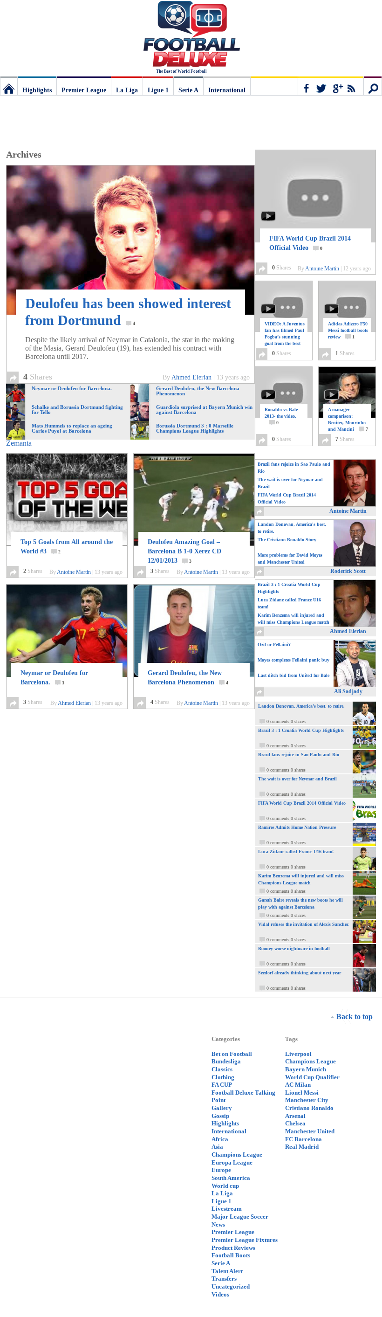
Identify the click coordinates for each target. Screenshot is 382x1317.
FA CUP (221, 1084)
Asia (217, 1146)
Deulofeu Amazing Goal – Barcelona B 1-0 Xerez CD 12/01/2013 (184, 551)
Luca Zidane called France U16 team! (289, 603)
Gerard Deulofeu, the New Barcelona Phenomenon (188, 677)
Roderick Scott (348, 571)
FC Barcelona (303, 1139)
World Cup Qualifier (312, 1077)
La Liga (127, 90)
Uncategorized (230, 1286)
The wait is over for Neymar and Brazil (290, 483)
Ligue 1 (158, 90)
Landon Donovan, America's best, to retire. (292, 528)
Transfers (224, 1278)
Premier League (83, 90)
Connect (330, 85)
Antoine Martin (74, 572)
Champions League (236, 1154)
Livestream (226, 1208)
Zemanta (19, 443)
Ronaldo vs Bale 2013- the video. (281, 416)
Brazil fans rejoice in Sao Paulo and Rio (294, 468)
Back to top (354, 1017)
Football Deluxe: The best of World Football (8, 85)
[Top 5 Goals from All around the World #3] (67, 500)
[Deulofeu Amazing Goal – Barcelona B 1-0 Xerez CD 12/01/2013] (194, 500)
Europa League (231, 1162)
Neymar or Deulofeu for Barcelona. (54, 677)
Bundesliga (226, 1061)
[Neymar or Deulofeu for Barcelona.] (67, 631)
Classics (221, 1069)
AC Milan (298, 1084)
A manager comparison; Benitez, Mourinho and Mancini (348, 419)
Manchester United (309, 1131)
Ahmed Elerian (191, 377)
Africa (219, 1139)
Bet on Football (231, 1053)
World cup (225, 1185)
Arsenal (295, 1115)
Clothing (222, 1077)
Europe (221, 1169)
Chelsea (295, 1123)
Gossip (220, 1115)
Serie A (188, 90)
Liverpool (298, 1053)
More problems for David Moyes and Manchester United (290, 558)
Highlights (37, 90)
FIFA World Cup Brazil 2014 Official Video (310, 243)
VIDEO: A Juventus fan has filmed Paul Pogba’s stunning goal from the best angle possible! (285, 340)
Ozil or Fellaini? (274, 644)
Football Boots (230, 1255)
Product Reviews (233, 1247)
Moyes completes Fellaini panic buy (293, 659)
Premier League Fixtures (244, 1239)
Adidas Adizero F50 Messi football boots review (348, 330)
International (227, 90)
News (218, 1224)
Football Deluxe (191, 35)
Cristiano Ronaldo (309, 1107)
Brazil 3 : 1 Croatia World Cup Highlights (289, 588)
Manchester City (306, 1099)
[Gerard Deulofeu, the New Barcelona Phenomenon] (194, 631)
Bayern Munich (305, 1069)
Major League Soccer (239, 1216)
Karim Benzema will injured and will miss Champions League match (293, 619)
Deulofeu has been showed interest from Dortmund (128, 312)
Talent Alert (227, 1271)
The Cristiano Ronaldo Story (287, 539)
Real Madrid (302, 1146)
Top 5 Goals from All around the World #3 (66, 546)
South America (230, 1177)
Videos (220, 1294)
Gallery (221, 1107)
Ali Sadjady (348, 691)
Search (373, 85)
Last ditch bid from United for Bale (293, 675)
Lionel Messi (302, 1092)
